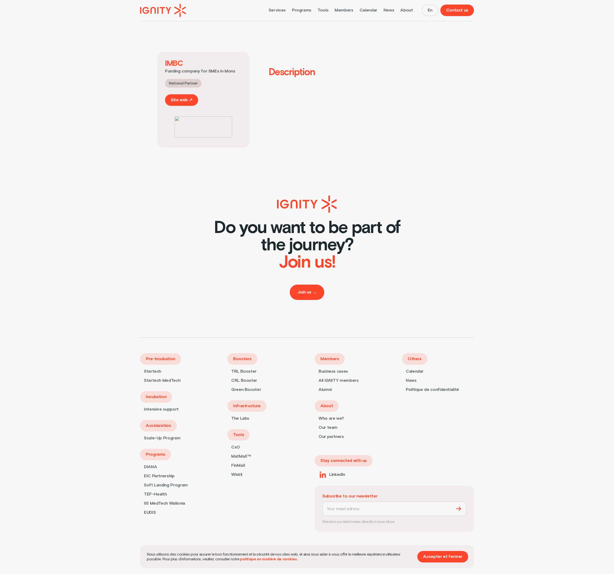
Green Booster (246, 389)
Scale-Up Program (162, 438)
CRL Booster (244, 380)
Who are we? (331, 418)
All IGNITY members (339, 380)
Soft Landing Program (166, 485)
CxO (235, 447)
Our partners (331, 436)
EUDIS (150, 512)
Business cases (333, 371)
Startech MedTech (162, 380)
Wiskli (236, 474)
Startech (152, 371)
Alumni (325, 389)
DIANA (150, 467)
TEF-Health (155, 494)
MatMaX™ (241, 456)
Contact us (457, 10)
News (389, 10)
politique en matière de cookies (268, 559)
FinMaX (238, 465)
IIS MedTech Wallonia (164, 503)
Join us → (307, 292)
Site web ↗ (181, 100)
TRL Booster (244, 371)
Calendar (368, 10)
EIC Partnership (159, 476)
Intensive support (161, 409)
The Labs (240, 418)
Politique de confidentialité (432, 389)
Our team (328, 427)
